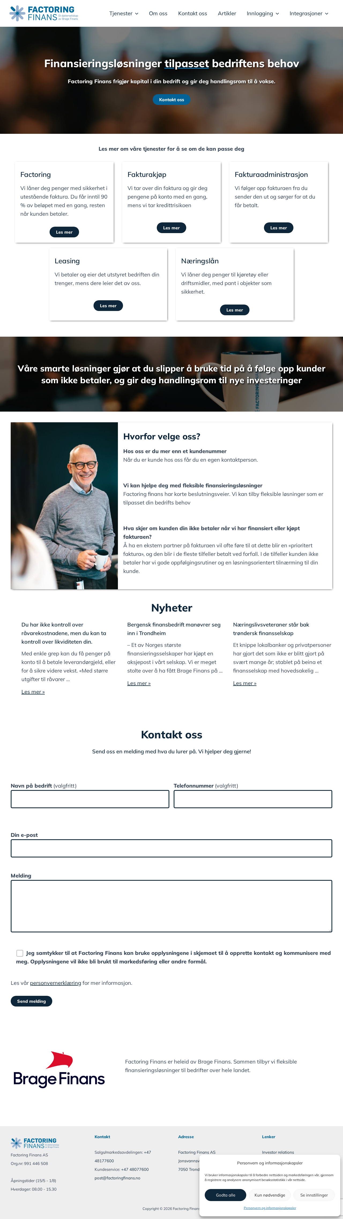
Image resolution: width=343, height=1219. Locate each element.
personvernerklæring (55, 982)
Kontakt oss (192, 13)
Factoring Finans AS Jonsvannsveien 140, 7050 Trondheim (197, 1161)
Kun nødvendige (270, 1195)
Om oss (158, 13)
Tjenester (120, 13)
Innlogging (260, 13)
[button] (172, 99)
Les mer (64, 232)
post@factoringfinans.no (117, 1177)
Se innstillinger (314, 1195)
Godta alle (225, 1195)
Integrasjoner (306, 13)
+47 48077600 (135, 1169)
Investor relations (278, 1152)
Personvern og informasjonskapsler (270, 1208)
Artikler (227, 13)
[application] (135, 13)
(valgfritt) (44, 785)
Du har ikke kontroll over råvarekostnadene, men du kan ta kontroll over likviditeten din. (63, 633)
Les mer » (33, 691)
